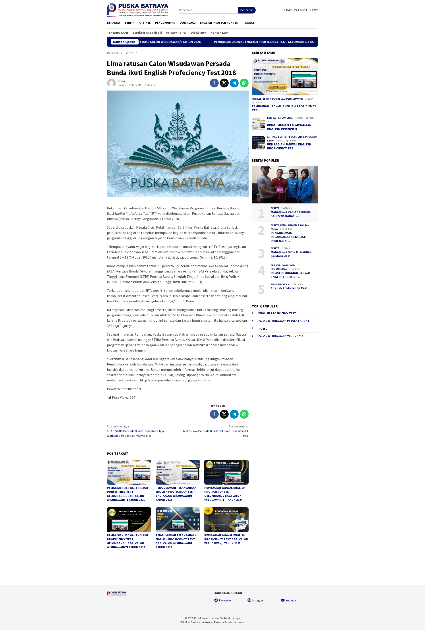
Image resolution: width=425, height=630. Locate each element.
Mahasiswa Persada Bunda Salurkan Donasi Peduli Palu (216, 431)
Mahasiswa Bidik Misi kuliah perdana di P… (291, 254)
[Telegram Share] (234, 83)
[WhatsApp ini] (244, 83)
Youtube (291, 600)
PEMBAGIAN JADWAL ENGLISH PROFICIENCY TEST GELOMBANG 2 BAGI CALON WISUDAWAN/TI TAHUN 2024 (224, 494)
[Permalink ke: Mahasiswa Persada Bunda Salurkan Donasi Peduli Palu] (285, 184)
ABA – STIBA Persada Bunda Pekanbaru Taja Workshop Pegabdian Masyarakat (135, 431)
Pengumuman (294, 98)
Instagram (258, 600)
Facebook (225, 600)
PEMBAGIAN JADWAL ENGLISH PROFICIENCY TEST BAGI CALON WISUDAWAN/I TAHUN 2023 (226, 539)
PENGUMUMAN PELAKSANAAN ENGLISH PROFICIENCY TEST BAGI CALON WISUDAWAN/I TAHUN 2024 (176, 541)
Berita (267, 98)
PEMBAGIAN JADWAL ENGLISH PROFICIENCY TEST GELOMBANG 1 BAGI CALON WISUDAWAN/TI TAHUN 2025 (127, 494)
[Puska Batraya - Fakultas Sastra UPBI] (142, 10)
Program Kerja (280, 284)
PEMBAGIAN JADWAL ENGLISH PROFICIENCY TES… (284, 108)
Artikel (256, 98)
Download (278, 98)
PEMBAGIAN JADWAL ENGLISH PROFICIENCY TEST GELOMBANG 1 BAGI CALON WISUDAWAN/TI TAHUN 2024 (127, 541)
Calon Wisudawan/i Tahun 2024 (280, 336)
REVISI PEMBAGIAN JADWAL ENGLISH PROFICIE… (291, 275)
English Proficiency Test (289, 288)
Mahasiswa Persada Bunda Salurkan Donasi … (291, 214)
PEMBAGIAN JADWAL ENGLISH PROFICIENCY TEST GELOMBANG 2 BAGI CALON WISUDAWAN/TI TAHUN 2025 (261, 42)
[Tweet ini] (224, 83)
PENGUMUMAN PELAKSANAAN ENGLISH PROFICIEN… (289, 127)
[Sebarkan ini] (214, 83)
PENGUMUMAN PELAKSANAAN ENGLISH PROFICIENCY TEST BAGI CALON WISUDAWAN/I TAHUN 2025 (176, 494)
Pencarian (246, 10)
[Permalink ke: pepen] (111, 83)
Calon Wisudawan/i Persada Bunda (283, 321)
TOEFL (262, 328)
